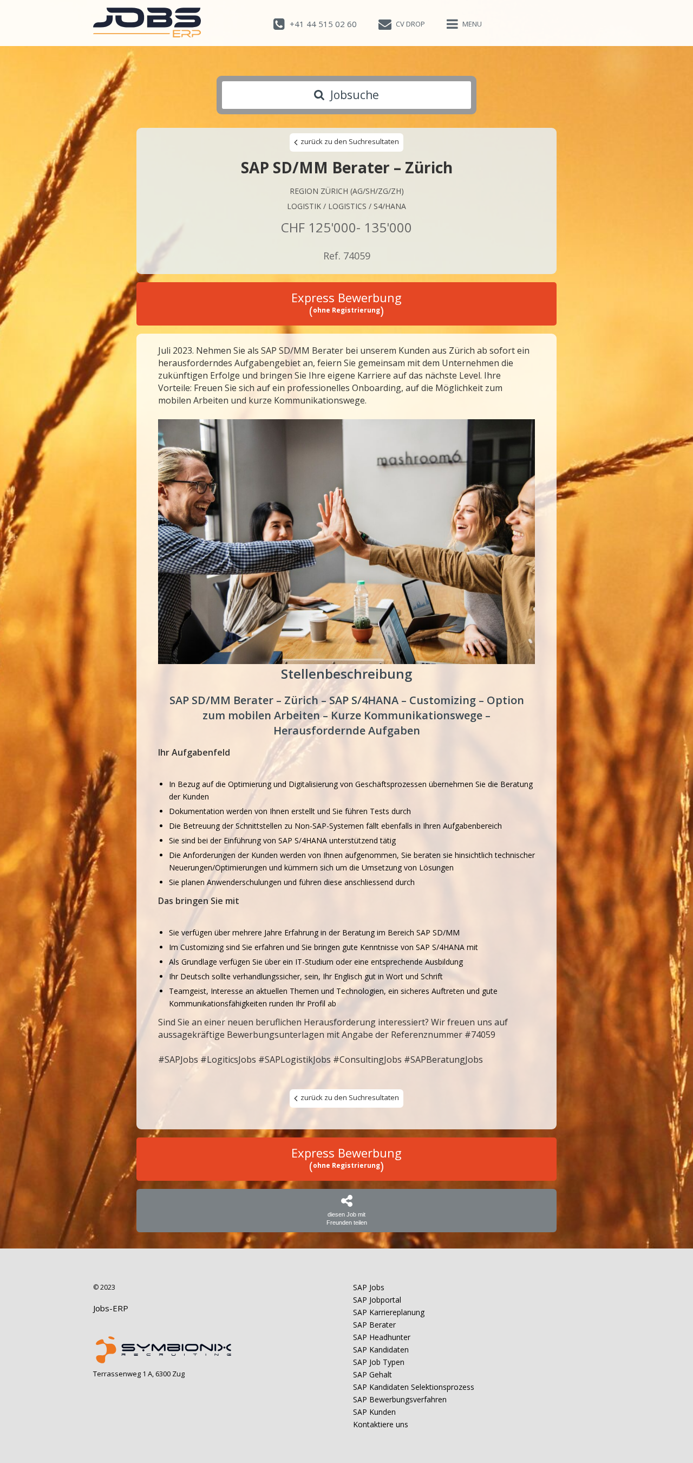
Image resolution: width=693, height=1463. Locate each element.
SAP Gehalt (372, 1374)
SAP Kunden (374, 1412)
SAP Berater (374, 1324)
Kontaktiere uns (380, 1424)
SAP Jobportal (377, 1300)
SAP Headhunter (381, 1337)
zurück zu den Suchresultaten (349, 141)
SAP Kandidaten (381, 1349)
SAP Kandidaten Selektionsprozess (413, 1387)
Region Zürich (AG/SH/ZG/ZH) (347, 191)
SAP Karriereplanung (388, 1312)
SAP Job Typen (378, 1362)
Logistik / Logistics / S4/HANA (346, 206)
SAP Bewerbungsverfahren (400, 1399)
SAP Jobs (368, 1287)
